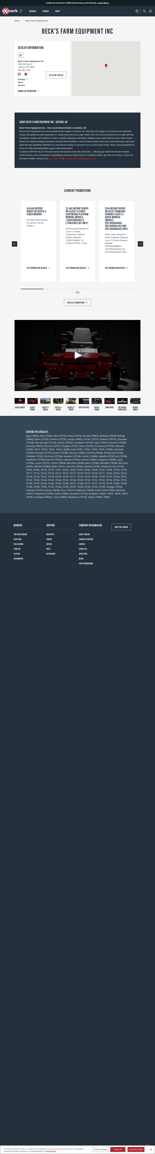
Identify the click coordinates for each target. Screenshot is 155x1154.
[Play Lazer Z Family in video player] (32, 401)
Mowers (32, 11)
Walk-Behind (18, 543)
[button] (106, 66)
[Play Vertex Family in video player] (97, 401)
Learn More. (103, 3)
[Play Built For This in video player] (84, 401)
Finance (46, 11)
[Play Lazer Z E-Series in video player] (71, 401)
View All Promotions (75, 302)
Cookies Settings (100, 1149)
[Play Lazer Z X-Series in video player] (45, 401)
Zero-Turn (17, 539)
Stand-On (17, 548)
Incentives (50, 534)
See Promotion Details (37, 268)
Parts (57, 11)
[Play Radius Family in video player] (135, 401)
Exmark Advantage (86, 539)
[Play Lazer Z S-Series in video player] (58, 401)
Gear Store (83, 553)
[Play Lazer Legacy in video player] (20, 401)
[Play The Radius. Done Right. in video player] (122, 401)
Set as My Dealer (56, 75)
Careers (82, 543)
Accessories (50, 553)
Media (81, 558)
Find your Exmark (20, 534)
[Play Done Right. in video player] (109, 401)
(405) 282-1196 (55, 158)
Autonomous (18, 558)
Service (49, 543)
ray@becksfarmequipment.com (80, 158)
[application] (77, 355)
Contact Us (83, 548)
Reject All (118, 1149)
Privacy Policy (50, 1151)
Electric (17, 553)
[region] (77, 1149)
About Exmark (84, 534)
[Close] (151, 1149)
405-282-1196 (24, 70)
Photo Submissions (86, 563)
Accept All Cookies (136, 1149)
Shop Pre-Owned (121, 527)
